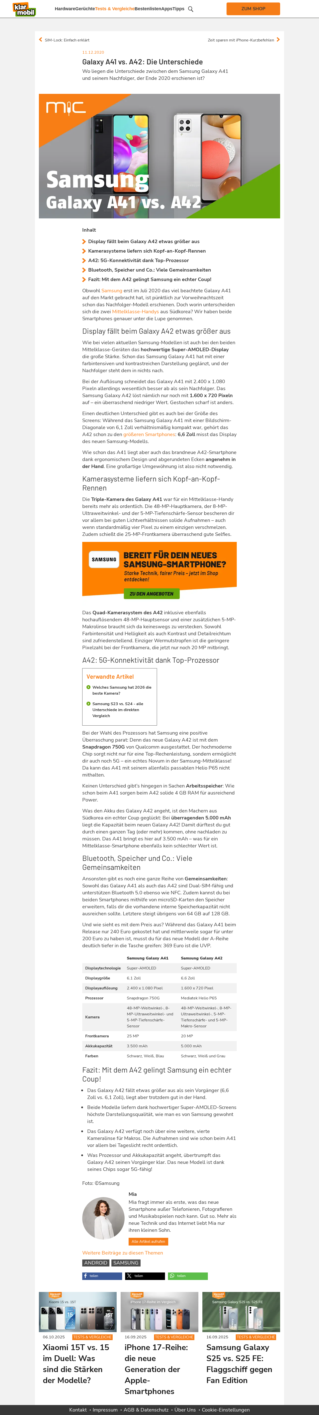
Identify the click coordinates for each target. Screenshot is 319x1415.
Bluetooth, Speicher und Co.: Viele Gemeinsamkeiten (149, 270)
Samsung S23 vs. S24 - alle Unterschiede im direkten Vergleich (117, 710)
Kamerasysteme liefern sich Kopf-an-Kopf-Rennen (147, 251)
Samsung (126, 1262)
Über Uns (185, 1410)
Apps (166, 8)
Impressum (105, 1410)
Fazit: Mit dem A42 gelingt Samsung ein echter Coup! (149, 279)
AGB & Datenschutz (146, 1410)
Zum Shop (253, 9)
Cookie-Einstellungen (226, 1410)
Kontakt (78, 1410)
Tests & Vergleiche (115, 8)
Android (95, 1262)
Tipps (178, 8)
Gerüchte (85, 8)
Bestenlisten (148, 8)
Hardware (65, 8)
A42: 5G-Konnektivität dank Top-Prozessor (138, 260)
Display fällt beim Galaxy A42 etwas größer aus (144, 241)
